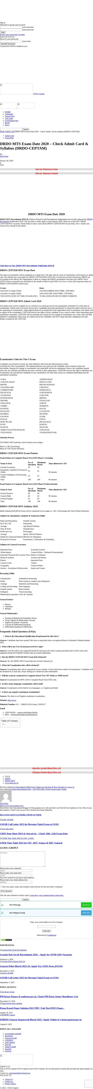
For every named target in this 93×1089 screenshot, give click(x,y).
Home (2, 132)
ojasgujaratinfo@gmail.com (19, 1073)
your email (26, 41)
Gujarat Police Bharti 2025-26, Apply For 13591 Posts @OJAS (31, 966)
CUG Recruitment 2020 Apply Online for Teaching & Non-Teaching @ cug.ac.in (43, 787)
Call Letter (9, 118)
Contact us (9, 1082)
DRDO (8, 779)
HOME (8, 112)
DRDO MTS (10, 781)
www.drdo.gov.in (11, 783)
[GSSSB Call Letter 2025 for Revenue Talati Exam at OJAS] (6, 820)
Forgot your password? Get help (12, 35)
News (7, 125)
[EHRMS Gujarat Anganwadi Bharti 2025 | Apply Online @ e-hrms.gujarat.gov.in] (7, 1015)
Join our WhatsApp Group (46, 169)
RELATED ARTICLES (10, 815)
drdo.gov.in (12, 700)
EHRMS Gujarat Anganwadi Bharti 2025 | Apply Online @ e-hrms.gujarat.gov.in (41, 1019)
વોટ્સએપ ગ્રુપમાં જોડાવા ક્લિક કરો (46, 768)
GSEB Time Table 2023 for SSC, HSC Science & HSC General (31, 843)
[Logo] (8, 108)
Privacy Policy (10, 1084)
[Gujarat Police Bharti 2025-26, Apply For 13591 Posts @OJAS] (12, 961)
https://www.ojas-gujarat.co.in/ (11, 806)
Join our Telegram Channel (46, 173)
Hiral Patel (4, 156)
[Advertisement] (46, 65)
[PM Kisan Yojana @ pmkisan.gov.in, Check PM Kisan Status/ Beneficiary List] (7, 992)
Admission (9, 114)
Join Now (86, 905)
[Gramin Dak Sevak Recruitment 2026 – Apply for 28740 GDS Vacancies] (13, 950)
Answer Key (10, 116)
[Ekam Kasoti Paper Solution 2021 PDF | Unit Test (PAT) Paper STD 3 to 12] (11, 1003)
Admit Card (9, 132)
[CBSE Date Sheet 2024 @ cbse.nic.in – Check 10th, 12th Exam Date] (6, 829)
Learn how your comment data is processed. (47, 895)
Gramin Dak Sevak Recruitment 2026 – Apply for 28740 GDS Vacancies (36, 954)
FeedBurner (51, 935)
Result (7, 123)
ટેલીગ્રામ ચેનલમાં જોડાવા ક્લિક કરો (46, 772)
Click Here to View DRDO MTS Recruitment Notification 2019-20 (27, 266)
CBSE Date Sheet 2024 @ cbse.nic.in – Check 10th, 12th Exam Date (34, 833)
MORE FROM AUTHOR (30, 815)
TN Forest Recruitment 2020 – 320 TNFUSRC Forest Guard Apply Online (38, 789)
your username (28, 27)
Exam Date (9, 138)
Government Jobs (11, 121)
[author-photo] (6, 801)
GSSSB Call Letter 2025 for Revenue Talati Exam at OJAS (29, 824)
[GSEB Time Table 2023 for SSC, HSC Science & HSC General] (17, 838)
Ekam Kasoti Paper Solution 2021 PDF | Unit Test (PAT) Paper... (32, 1008)
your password (28, 30)
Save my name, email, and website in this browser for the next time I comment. (32, 887)
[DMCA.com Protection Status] (6, 940)
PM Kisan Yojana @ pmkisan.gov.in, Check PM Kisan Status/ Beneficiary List (39, 996)
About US (9, 1079)
